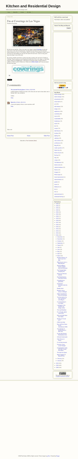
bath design (57, 106)
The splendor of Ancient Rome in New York (61, 330)
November (60, 239)
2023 (57, 210)
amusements (57, 99)
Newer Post (10, 135)
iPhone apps (57, 174)
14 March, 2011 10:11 (21, 102)
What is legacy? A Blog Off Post (61, 355)
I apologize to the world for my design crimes (61, 306)
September (60, 243)
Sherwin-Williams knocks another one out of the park (62, 267)
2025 (57, 205)
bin (55, 189)
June (58, 249)
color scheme (57, 140)
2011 (57, 235)
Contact (22, 12)
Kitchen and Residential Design (33, 6)
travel (55, 123)
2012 (57, 233)
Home (9, 12)
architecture (57, 143)
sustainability (57, 118)
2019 (57, 218)
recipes (56, 160)
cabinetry (56, 138)
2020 (57, 216)
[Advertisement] (62, 56)
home (55, 184)
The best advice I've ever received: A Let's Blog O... (62, 298)
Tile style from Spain (62, 352)
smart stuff (56, 101)
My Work (29, 12)
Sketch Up (56, 150)
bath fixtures (57, 130)
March (59, 255)
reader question (58, 147)
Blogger (57, 456)
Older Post (47, 135)
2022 (57, 212)
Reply (12, 97)
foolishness (57, 121)
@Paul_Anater (35, 61)
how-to (56, 116)
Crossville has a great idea (61, 281)
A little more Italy (61, 322)
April (58, 253)
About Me (15, 12)
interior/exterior (58, 179)
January (59, 360)
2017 (57, 222)
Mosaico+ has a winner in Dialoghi (62, 291)
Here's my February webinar (62, 274)
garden (56, 182)
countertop (57, 113)
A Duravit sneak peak (62, 337)
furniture (56, 133)
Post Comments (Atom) (31, 140)
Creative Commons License (62, 376)
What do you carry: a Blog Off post (62, 263)
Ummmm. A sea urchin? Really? (61, 345)
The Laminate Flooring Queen (18, 89)
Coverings (39, 49)
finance (56, 169)
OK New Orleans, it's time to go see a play (62, 259)
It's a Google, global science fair (62, 312)
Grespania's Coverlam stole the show (62, 285)
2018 (57, 220)
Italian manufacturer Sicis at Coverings (62, 294)
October (59, 241)
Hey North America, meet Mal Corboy (61, 277)
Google (56, 172)
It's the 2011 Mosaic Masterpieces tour (62, 334)
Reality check (60, 288)
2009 (57, 365)
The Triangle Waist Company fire (61, 271)
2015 (57, 226)
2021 (57, 214)
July (58, 247)
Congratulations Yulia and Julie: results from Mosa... (62, 349)
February (59, 358)
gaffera (48, 456)
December (60, 236)
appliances (57, 111)
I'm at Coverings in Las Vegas (23, 21)
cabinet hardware (58, 167)
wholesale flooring (58, 196)
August (59, 245)
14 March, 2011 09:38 (30, 89)
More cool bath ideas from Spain (62, 316)
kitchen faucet (57, 152)
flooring (56, 155)
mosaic (56, 128)
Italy (55, 157)
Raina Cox (13, 102)
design (56, 109)
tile (55, 126)
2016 (57, 224)
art (55, 104)
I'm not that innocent (62, 342)
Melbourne (57, 186)
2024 (57, 207)
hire (55, 191)
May (58, 251)
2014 (57, 228)
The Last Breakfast (61, 310)
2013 (57, 230)
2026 (57, 203)
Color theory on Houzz (61, 339)
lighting (56, 135)
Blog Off (56, 145)
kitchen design (57, 94)
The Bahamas (57, 162)
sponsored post (58, 194)
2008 (57, 367)
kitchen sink (57, 164)
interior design (57, 96)
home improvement (59, 177)
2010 (57, 363)
